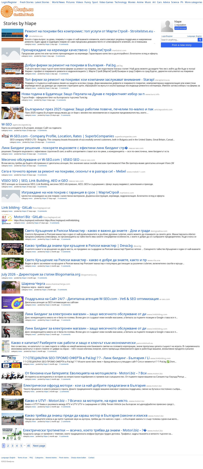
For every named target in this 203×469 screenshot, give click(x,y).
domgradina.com (159, 231)
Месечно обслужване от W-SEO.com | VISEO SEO (40, 159)
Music (148, 2)
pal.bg (119, 65)
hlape (47, 44)
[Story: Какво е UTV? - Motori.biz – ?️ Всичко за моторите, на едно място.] (13, 404)
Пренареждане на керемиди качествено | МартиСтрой (66, 50)
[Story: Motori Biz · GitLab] (7, 220)
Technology (121, 2)
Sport (95, 2)
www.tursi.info (152, 94)
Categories (39, 458)
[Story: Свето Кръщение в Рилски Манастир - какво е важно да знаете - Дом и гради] (13, 234)
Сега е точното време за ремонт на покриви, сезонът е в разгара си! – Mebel (64, 171)
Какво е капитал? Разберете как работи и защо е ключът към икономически (73, 342)
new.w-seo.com (136, 148)
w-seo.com (165, 299)
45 (28, 445)
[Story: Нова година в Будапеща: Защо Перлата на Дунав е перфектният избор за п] (11, 98)
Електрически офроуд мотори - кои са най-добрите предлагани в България (84, 385)
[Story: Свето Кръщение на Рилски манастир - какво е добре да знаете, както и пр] (13, 264)
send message (180, 28)
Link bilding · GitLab (17, 207)
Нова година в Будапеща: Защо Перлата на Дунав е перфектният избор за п (83, 94)
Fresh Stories (27, 2)
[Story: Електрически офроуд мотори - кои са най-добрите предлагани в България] (12, 389)
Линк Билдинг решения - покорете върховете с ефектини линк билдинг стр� (65, 147)
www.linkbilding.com (157, 314)
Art (154, 2)
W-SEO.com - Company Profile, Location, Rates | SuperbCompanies (62, 136)
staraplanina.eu (162, 80)
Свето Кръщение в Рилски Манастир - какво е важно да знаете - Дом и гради (87, 230)
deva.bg (137, 246)
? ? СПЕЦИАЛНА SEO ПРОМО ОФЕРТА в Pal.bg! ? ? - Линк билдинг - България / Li (86, 358)
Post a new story (181, 45)
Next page (39, 445)
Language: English (194, 36)
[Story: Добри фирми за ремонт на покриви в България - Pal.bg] (13, 69)
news (34, 44)
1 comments (64, 392)
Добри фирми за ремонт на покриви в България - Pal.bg (70, 65)
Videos (79, 2)
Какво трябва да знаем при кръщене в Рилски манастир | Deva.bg (79, 245)
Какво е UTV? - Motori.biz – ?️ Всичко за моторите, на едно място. (76, 400)
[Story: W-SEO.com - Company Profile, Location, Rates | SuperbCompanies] (5, 136)
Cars (159, 2)
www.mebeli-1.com (136, 171)
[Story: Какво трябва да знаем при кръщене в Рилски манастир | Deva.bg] (13, 249)
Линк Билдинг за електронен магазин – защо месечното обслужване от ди (85, 314)
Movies (131, 2)
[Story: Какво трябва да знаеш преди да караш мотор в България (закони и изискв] (13, 419)
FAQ (31, 458)
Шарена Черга (33, 283)
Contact (91, 458)
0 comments (63, 44)
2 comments (65, 422)
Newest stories (51, 458)
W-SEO (7, 124)
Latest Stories (42, 2)
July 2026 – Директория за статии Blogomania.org (41, 274)
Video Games (106, 2)
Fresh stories (64, 458)
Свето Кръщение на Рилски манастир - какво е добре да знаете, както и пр (86, 260)
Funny (88, 2)
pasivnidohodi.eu (144, 343)
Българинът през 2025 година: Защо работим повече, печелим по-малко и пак (89, 109)
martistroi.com (119, 50)
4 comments (65, 239)
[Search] (200, 40)
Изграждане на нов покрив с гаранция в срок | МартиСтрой (70, 192)
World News (58, 2)
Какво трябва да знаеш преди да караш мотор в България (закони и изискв (86, 415)
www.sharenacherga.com (58, 284)
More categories (193, 2)
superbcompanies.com (126, 136)
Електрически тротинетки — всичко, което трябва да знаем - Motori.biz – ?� (85, 430)
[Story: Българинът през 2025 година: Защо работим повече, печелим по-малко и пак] (13, 113)
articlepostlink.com (163, 109)
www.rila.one (154, 260)
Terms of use (22, 458)
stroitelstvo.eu (36, 36)
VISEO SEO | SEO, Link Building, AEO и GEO (35, 180)
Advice (166, 2)
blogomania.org (89, 274)
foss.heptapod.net (41, 208)
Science (175, 2)
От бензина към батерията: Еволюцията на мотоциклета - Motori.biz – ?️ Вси (86, 373)
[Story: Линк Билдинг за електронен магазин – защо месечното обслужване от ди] (13, 318)
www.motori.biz (155, 373)
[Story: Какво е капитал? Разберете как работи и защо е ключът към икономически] (6, 346)
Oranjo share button (78, 458)
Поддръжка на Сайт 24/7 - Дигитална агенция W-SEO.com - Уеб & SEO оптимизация (92, 298)
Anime (140, 2)
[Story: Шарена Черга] (11, 287)
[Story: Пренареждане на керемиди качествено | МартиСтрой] (11, 54)
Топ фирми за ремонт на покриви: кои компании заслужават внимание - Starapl (89, 79)
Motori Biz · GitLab (28, 216)
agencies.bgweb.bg (22, 124)
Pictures (70, 2)
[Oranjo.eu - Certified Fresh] (17, 17)
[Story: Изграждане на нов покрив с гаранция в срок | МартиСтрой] (11, 196)
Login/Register (9, 2)
